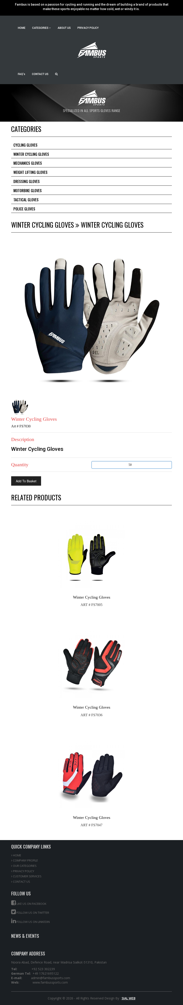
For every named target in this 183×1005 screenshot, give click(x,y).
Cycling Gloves (25, 145)
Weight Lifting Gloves (30, 172)
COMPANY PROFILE (25, 860)
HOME (21, 27)
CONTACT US (40, 74)
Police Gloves (24, 209)
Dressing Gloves (26, 181)
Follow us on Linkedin (33, 922)
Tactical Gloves (26, 199)
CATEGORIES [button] (40, 27)
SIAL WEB (128, 998)
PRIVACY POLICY (88, 27)
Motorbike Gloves (27, 190)
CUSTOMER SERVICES (27, 876)
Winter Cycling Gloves (31, 154)
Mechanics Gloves (27, 163)
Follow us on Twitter (32, 913)
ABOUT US (64, 27)
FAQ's (21, 74)
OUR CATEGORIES (24, 866)
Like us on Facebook (31, 904)
